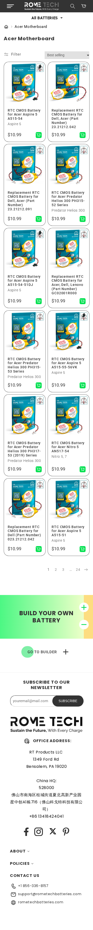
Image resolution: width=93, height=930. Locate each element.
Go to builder (42, 652)
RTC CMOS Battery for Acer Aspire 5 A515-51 (68, 531)
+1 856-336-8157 (33, 885)
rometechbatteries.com (40, 902)
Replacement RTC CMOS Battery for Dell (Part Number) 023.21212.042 (24, 533)
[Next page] (85, 570)
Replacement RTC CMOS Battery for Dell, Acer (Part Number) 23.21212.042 (68, 118)
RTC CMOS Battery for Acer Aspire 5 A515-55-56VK (68, 363)
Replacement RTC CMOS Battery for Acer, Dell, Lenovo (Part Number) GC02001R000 (68, 285)
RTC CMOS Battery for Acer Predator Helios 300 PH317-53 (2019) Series (24, 449)
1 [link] (48, 569)
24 (78, 570)
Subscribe (68, 701)
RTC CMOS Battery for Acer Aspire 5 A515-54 (24, 114)
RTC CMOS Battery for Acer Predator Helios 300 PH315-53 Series (24, 365)
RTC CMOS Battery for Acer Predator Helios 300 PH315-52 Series (68, 199)
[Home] (6, 27)
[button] (10, 6)
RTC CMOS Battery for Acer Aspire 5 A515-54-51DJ (24, 281)
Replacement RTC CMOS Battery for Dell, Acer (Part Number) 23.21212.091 (24, 201)
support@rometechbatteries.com (49, 893)
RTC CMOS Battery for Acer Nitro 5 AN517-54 (68, 447)
